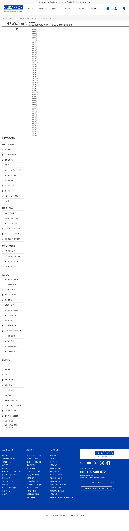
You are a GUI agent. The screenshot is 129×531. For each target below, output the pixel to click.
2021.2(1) (34, 120)
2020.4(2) (34, 135)
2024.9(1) (34, 65)
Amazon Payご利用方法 (13, 405)
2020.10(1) (35, 126)
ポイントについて (11, 390)
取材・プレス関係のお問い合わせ (11, 426)
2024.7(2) (34, 66)
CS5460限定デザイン (12, 155)
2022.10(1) (35, 94)
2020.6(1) (34, 133)
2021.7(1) (34, 112)
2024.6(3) (34, 68)
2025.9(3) (34, 47)
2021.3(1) (34, 118)
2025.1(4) (34, 61)
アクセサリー (9, 180)
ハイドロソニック (11, 266)
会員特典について (11, 395)
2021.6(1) (34, 114)
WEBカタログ (9, 305)
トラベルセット (7, 491)
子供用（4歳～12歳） (12, 218)
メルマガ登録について (12, 400)
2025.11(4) (35, 43)
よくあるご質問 (10, 336)
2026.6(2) (34, 33)
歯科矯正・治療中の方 (12, 239)
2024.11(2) (35, 62)
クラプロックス (10, 251)
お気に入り (8, 374)
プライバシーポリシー (12, 411)
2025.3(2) (34, 57)
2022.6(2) (34, 100)
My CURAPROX (10, 351)
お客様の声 (8, 320)
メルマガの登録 (10, 380)
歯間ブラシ (6, 465)
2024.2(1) (34, 74)
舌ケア (7, 165)
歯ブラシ (8, 149)
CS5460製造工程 (10, 326)
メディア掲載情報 (11, 315)
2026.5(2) (34, 35)
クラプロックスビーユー (13, 175)
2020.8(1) (34, 130)
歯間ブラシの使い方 (11, 295)
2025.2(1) (34, 59)
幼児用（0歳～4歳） (11, 223)
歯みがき (8, 191)
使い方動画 (8, 300)
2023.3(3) (34, 90)
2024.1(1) (34, 76)
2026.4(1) (34, 37)
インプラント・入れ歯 (12, 228)
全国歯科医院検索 (11, 346)
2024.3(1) (34, 72)
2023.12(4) (35, 78)
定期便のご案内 (10, 289)
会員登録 (52, 455)
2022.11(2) (35, 92)
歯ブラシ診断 (9, 341)
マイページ (8, 369)
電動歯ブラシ (9, 160)
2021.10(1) (35, 110)
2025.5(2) (34, 53)
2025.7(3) (34, 49)
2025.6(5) (34, 51)
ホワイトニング (10, 186)
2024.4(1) (34, 70)
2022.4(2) (34, 104)
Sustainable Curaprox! (13, 331)
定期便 (7, 201)
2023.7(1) (34, 86)
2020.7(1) (34, 132)
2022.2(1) (34, 106)
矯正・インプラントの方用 (11, 471)
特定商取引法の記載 (11, 416)
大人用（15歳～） (11, 213)
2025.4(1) (34, 55)
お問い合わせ (9, 421)
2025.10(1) (35, 45)
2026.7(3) (34, 31)
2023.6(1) (34, 88)
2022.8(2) (34, 96)
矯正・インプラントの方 (13, 170)
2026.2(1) (34, 41)
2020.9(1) (34, 128)
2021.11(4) (35, 108)
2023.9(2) (34, 84)
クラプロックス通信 (11, 310)
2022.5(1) (34, 102)
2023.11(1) (35, 80)
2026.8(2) (34, 29)
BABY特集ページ (10, 284)
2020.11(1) (35, 124)
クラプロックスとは (11, 279)
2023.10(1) (35, 82)
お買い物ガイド (10, 385)
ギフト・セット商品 (11, 196)
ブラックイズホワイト (12, 261)
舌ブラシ (5, 468)
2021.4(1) (34, 116)
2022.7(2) (34, 98)
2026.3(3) (34, 39)
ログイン (8, 364)
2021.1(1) (34, 122)
